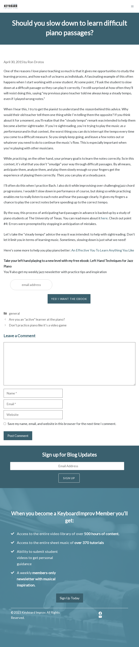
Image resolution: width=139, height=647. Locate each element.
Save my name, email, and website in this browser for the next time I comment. (62, 424)
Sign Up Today (69, 598)
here (104, 218)
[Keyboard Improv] (11, 6)
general (14, 313)
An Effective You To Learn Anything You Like (102, 250)
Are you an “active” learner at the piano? (37, 319)
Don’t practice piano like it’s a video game (38, 325)
